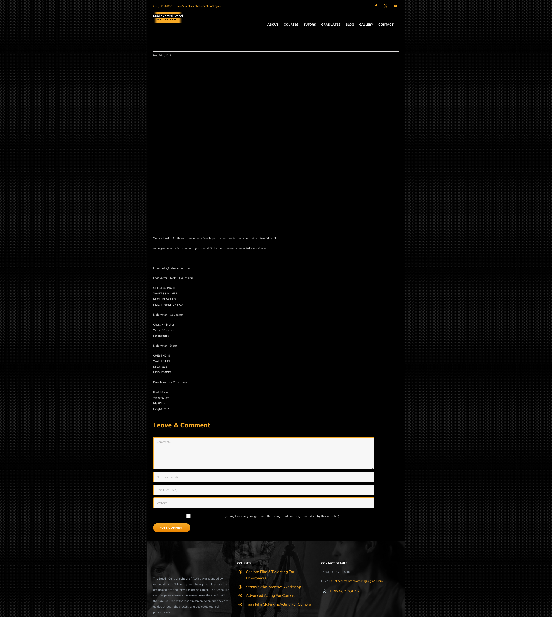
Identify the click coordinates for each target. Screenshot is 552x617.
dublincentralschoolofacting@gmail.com (357, 581)
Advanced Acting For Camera (271, 595)
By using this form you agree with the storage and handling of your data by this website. (281, 516)
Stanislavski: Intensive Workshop (273, 586)
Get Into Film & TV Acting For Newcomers (270, 574)
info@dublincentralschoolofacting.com (200, 6)
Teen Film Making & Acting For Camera (278, 604)
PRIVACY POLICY (344, 591)
